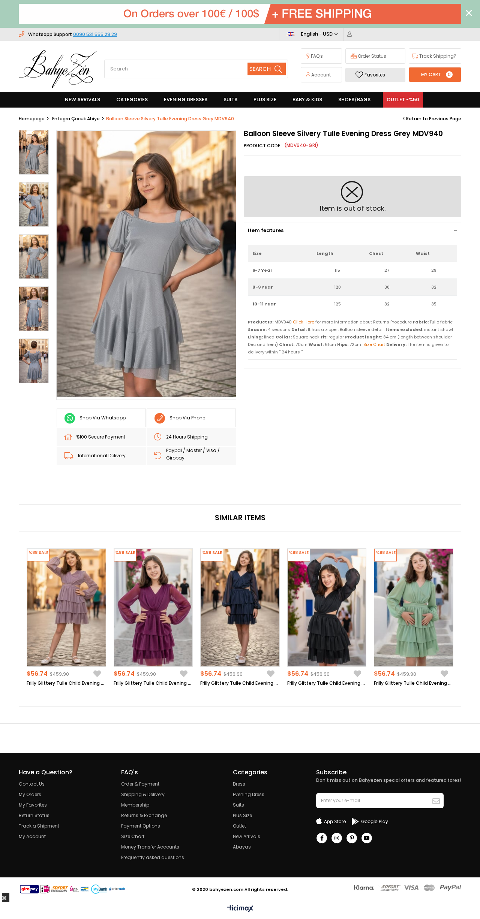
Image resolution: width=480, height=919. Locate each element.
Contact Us (32, 784)
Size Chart (132, 836)
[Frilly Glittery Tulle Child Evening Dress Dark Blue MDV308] (240, 608)
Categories (132, 99)
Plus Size (242, 815)
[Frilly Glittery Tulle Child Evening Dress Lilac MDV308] (66, 608)
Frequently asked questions (152, 857)
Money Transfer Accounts (150, 847)
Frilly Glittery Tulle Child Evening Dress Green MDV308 (413, 683)
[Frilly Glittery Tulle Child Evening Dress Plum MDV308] (153, 608)
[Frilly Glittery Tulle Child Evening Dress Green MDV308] (413, 608)
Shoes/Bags (354, 99)
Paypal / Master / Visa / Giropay (193, 454)
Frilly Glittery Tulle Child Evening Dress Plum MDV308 (153, 683)
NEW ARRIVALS (82, 99)
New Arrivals (246, 836)
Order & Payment (140, 784)
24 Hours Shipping (187, 437)
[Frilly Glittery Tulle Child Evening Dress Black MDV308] (327, 608)
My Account (32, 836)
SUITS (230, 99)
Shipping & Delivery (143, 794)
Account (320, 75)
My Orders (30, 794)
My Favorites (33, 805)
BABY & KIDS (307, 99)
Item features (266, 230)
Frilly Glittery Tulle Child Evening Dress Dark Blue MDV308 (240, 683)
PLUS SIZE (265, 99)
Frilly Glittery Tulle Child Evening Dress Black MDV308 (327, 683)
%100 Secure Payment (100, 437)
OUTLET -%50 (403, 99)
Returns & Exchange (144, 815)
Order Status (371, 56)
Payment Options (140, 826)
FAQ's (316, 56)
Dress (239, 784)
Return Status (34, 815)
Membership (135, 805)
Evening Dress (248, 794)
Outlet (239, 826)
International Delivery (102, 455)
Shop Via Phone (187, 418)
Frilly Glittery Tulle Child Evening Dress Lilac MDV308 (66, 683)
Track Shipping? (437, 56)
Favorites (374, 75)
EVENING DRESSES (185, 99)
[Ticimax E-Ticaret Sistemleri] (240, 909)
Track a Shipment (39, 826)
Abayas (242, 847)
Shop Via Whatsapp (103, 418)
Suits (238, 805)
